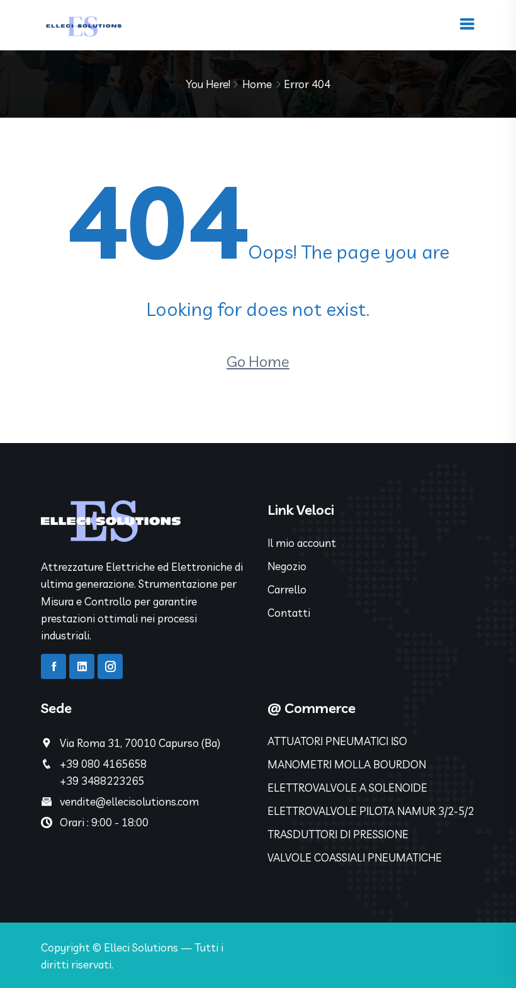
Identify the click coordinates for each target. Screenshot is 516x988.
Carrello (286, 589)
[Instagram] (110, 666)
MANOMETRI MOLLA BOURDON (346, 764)
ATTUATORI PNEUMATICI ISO (337, 741)
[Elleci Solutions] (83, 23)
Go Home (258, 361)
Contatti (288, 612)
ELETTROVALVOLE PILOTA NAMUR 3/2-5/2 (370, 810)
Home (257, 84)
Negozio (286, 566)
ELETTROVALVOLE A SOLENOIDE (347, 787)
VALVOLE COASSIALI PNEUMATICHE (354, 857)
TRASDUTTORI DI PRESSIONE (337, 834)
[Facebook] (53, 666)
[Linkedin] (81, 666)
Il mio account (301, 542)
